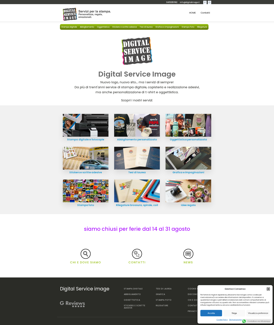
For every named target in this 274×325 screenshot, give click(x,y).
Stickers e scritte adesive (124, 26)
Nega (234, 313)
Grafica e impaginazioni (167, 26)
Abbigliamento (87, 26)
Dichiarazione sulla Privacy (240, 319)
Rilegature (202, 26)
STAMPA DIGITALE (133, 289)
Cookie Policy (222, 319)
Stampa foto (188, 26)
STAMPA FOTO (164, 300)
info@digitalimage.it (190, 2)
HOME (192, 12)
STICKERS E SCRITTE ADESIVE (134, 307)
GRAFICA (160, 294)
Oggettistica (103, 26)
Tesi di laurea (146, 26)
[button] (268, 289)
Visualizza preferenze (258, 313)
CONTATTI (193, 306)
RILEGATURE (162, 306)
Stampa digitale (69, 26)
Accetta (211, 313)
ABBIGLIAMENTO (132, 294)
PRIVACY (192, 311)
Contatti (205, 12)
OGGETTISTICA (132, 300)
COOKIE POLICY (196, 289)
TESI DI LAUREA (164, 289)
